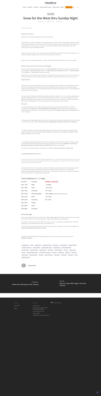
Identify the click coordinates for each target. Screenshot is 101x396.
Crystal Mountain (57, 247)
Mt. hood (65, 250)
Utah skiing (41, 255)
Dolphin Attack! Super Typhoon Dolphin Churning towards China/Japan (40, 308)
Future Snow (41, 21)
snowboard (54, 252)
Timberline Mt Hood (33, 255)
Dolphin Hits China (36, 305)
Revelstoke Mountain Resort (32, 252)
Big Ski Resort (55, 245)
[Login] (74, 8)
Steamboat (67, 252)
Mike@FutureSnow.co (26, 238)
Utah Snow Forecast (49, 255)
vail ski (76, 255)
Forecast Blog (51, 14)
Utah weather (57, 255)
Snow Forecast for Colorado (44, 252)
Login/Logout (16, 305)
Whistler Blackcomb (25, 257)
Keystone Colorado (34, 250)
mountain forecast (43, 250)
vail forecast (70, 255)
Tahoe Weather (25, 255)
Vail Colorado (63, 255)
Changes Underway (36, 313)
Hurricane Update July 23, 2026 (38, 311)
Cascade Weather (63, 245)
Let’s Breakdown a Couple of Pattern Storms (41, 315)
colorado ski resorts (72, 245)
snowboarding (61, 252)
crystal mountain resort (66, 247)
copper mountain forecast (47, 247)
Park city (23, 252)
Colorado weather (36, 247)
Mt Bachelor (50, 250)
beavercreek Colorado (47, 245)
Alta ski (31, 245)
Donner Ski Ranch (25, 250)
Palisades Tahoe (72, 250)
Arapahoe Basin (38, 245)
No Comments (59, 21)
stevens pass (73, 252)
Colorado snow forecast (26, 247)
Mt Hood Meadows (58, 250)
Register (15, 308)
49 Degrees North (25, 245)
